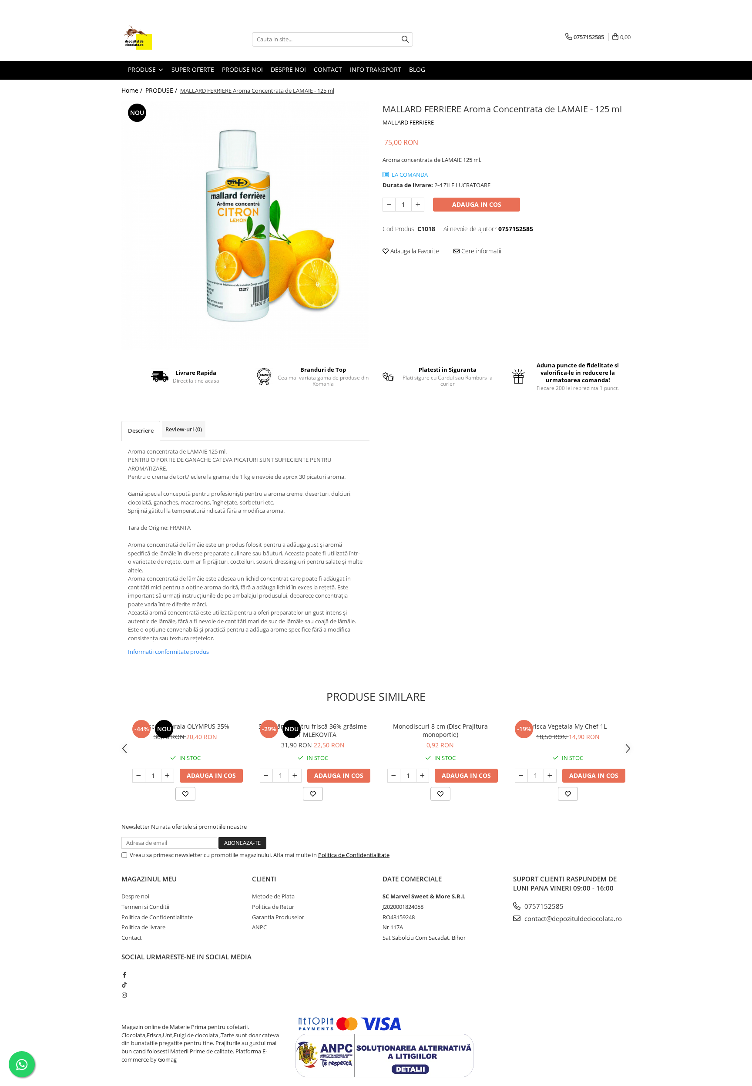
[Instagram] (124, 995)
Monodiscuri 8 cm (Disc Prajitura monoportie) (440, 730)
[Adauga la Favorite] (185, 794)
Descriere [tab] (141, 430)
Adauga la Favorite (414, 251)
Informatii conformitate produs (168, 652)
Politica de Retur (273, 907)
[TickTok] (124, 984)
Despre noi (135, 896)
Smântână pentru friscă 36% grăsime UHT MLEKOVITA (312, 730)
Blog (417, 69)
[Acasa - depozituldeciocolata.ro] (164, 39)
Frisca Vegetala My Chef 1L (568, 726)
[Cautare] (405, 39)
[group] (245, 225)
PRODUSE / (162, 90)
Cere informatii (480, 251)
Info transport (375, 69)
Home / (132, 90)
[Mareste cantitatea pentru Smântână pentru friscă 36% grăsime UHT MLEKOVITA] (295, 776)
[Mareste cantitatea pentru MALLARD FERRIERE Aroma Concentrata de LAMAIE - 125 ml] (417, 205)
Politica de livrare (143, 927)
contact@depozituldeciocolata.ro (572, 918)
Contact (328, 69)
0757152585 (543, 906)
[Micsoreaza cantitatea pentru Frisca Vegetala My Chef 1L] (521, 776)
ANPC (259, 927)
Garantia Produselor (278, 917)
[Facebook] (124, 974)
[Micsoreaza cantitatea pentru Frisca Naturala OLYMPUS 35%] (138, 776)
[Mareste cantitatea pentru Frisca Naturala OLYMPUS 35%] (167, 776)
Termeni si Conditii (145, 907)
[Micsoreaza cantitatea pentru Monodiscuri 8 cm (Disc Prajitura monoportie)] (393, 776)
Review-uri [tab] (183, 429)
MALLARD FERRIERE (408, 122)
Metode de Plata (273, 896)
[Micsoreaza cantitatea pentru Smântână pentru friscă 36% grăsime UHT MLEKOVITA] (266, 776)
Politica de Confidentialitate (353, 855)
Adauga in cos (476, 204)
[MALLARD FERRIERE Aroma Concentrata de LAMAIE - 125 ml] (245, 225)
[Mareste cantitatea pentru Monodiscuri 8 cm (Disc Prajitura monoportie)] (422, 776)
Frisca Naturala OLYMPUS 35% (185, 726)
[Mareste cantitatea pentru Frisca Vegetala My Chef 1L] (550, 776)
